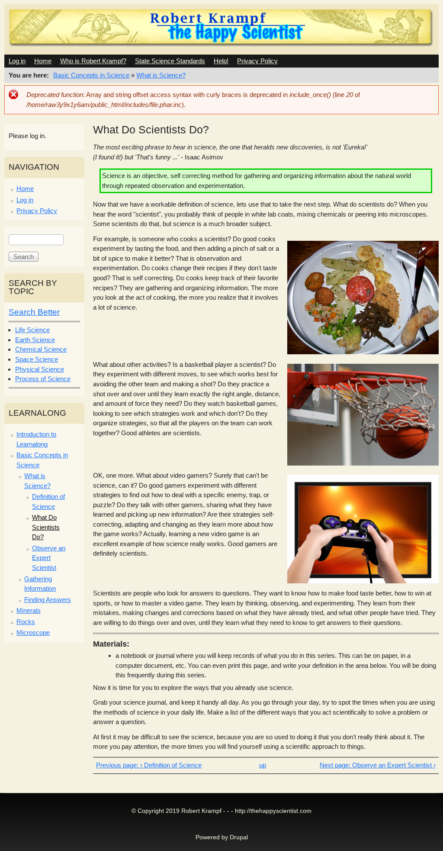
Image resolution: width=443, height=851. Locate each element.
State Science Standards (170, 61)
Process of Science (43, 378)
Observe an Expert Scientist (48, 557)
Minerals (28, 610)
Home (42, 61)
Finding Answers (47, 599)
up (262, 765)
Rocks (25, 621)
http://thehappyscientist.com (273, 811)
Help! (221, 61)
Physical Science (39, 369)
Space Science (36, 359)
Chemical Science (41, 349)
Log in (17, 61)
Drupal (239, 837)
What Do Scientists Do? (46, 527)
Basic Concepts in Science (91, 75)
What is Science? (161, 75)
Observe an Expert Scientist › (393, 765)
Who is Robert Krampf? (93, 61)
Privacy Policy (257, 61)
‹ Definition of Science (171, 765)
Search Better (34, 312)
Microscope (33, 632)
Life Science (32, 329)
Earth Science (35, 339)
